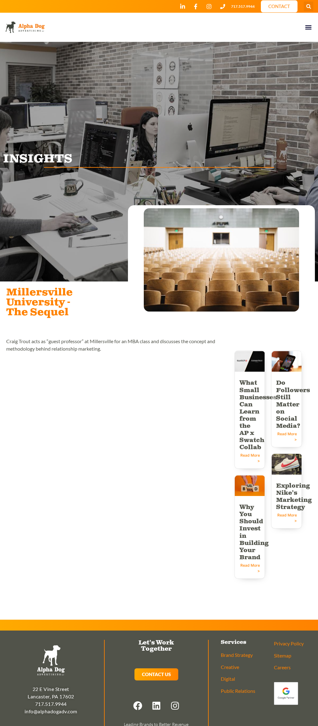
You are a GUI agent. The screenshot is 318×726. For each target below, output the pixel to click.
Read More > (250, 458)
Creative (230, 667)
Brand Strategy (237, 655)
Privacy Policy (289, 643)
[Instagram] (175, 706)
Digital (228, 679)
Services (233, 642)
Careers (282, 667)
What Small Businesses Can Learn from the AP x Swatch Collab (258, 415)
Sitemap (282, 655)
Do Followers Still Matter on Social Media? (293, 404)
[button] (308, 6)
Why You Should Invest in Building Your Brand (254, 532)
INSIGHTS (37, 159)
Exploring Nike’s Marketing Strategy (294, 496)
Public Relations (238, 691)
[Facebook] (138, 706)
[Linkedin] (156, 706)
